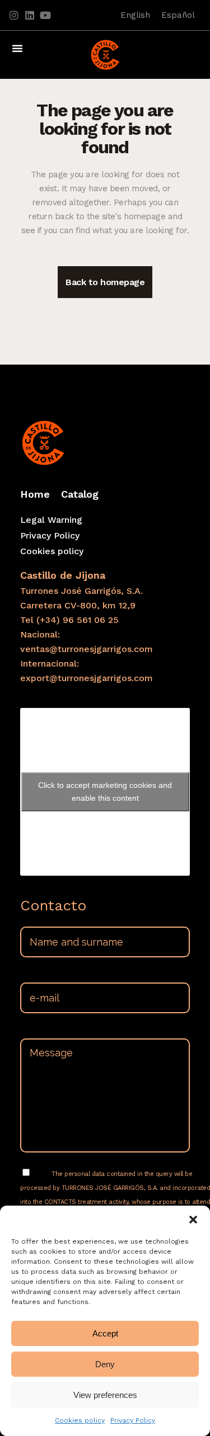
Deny (105, 1364)
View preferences (105, 1395)
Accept (105, 1333)
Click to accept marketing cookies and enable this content (105, 791)
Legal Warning (51, 519)
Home (35, 494)
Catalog (80, 494)
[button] (193, 1219)
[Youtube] (45, 15)
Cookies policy (80, 1420)
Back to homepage (105, 282)
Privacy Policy (132, 1420)
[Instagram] (14, 15)
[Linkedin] (30, 15)
